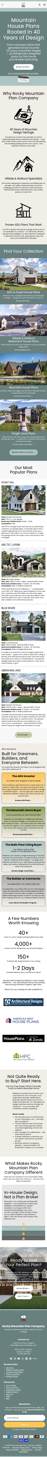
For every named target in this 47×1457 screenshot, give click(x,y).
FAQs (8, 1396)
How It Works (11, 1385)
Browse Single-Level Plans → (23, 444)
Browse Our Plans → (23, 67)
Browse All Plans (12, 1376)
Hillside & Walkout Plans (15, 1370)
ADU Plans (10, 1368)
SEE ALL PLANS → (24, 735)
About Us (9, 1394)
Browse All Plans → (23, 1288)
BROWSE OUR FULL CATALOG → (23, 452)
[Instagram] (15, 1358)
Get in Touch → (24, 1296)
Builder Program (12, 1392)
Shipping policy (26, 1450)
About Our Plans (12, 1388)
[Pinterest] (30, 1358)
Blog (7, 1398)
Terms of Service (12, 1450)
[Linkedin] (26, 1358)
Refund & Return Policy (21, 1447)
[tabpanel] (23, 1205)
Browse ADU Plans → (23, 301)
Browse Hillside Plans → (23, 350)
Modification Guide (13, 1390)
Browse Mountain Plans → (23, 396)
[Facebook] (11, 1358)
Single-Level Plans (13, 1374)
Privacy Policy (37, 1447)
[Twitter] (22, 1358)
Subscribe (24, 1424)
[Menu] (2, 4)
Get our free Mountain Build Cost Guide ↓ (23, 73)
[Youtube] (18, 1358)
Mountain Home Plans (14, 1372)
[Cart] (44, 4)
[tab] (23, 1228)
